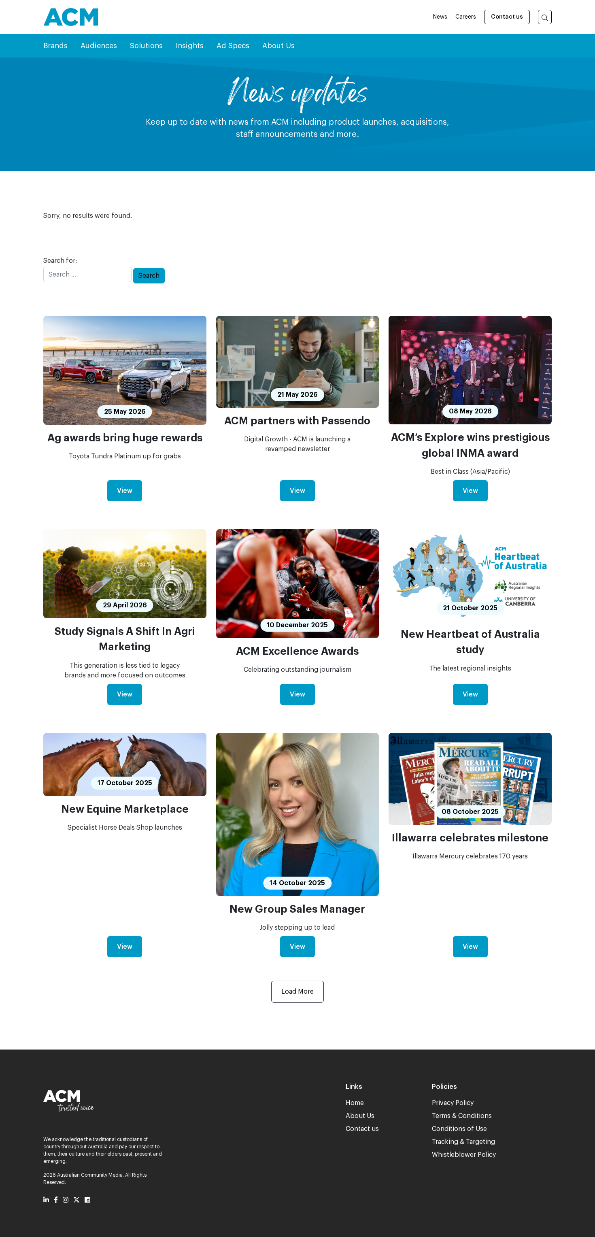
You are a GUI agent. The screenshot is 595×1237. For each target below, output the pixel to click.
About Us (360, 1116)
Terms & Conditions (462, 1116)
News (440, 17)
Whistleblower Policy (464, 1155)
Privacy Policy (453, 1103)
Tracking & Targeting (463, 1142)
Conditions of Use (459, 1129)
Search (148, 276)
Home (355, 1103)
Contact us (507, 17)
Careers (465, 17)
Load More (297, 991)
